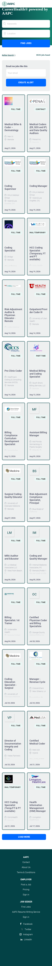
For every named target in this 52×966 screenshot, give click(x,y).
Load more (24, 837)
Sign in (26, 894)
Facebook (28, 924)
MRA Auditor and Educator (12, 557)
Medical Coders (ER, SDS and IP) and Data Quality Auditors (38, 129)
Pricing (26, 889)
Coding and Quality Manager (38, 557)
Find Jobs (26, 43)
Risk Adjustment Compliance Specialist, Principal (38, 498)
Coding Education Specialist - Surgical (11, 683)
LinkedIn (28, 939)
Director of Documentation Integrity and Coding (13, 745)
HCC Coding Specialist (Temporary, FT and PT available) (37, 253)
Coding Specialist (10, 249)
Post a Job (26, 884)
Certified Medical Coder (37, 742)
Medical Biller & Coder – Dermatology (13, 127)
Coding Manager (38, 186)
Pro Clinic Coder (13, 370)
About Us (26, 867)
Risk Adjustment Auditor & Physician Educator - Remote (13, 315)
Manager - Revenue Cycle (37, 680)
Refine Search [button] (8, 55)
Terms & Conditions (26, 872)
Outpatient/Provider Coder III (38, 311)
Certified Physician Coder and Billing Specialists (38, 622)
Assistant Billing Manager (38, 434)
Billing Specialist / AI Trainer (12, 620)
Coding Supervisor (10, 187)
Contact (26, 862)
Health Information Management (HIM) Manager (37, 806)
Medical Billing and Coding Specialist (37, 373)
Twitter (28, 929)
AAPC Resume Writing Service (26, 912)
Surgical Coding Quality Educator (13, 495)
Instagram (28, 934)
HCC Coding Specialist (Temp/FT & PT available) (13, 806)
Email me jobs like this (16, 66)
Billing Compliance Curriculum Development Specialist (12, 438)
